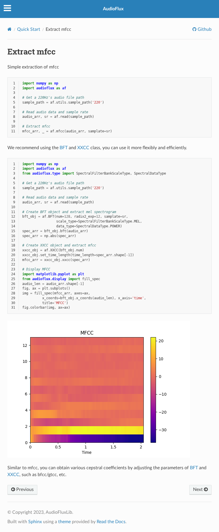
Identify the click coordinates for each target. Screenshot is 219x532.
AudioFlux (113, 9)
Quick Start (28, 29)
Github (204, 29)
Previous (24, 489)
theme (64, 521)
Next (198, 489)
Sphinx (35, 521)
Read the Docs (111, 521)
